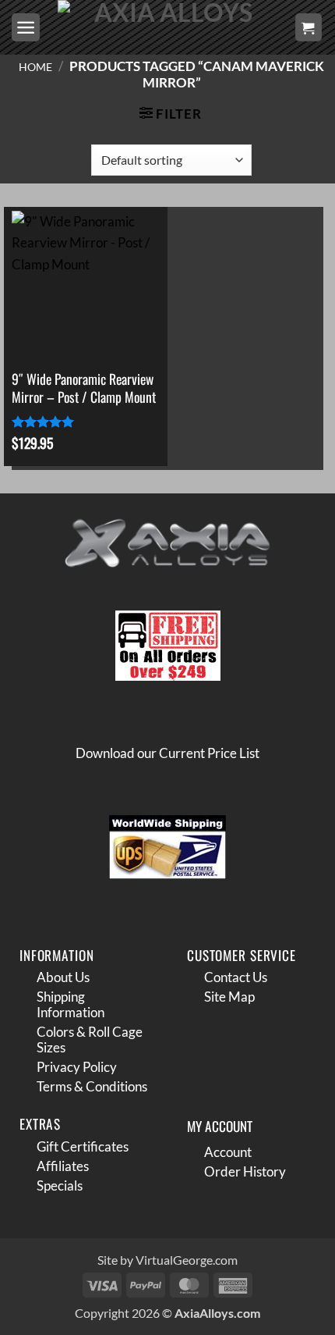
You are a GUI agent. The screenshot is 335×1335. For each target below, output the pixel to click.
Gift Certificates (83, 1146)
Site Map (229, 996)
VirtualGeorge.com (187, 1260)
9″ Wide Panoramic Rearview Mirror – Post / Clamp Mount (84, 388)
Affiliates (63, 1166)
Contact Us (235, 977)
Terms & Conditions (92, 1086)
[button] (26, 27)
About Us (63, 977)
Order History (245, 1171)
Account (228, 1152)
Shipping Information (70, 1004)
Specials (60, 1185)
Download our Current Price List (167, 753)
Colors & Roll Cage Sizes (90, 1040)
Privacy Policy (77, 1067)
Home (35, 66)
